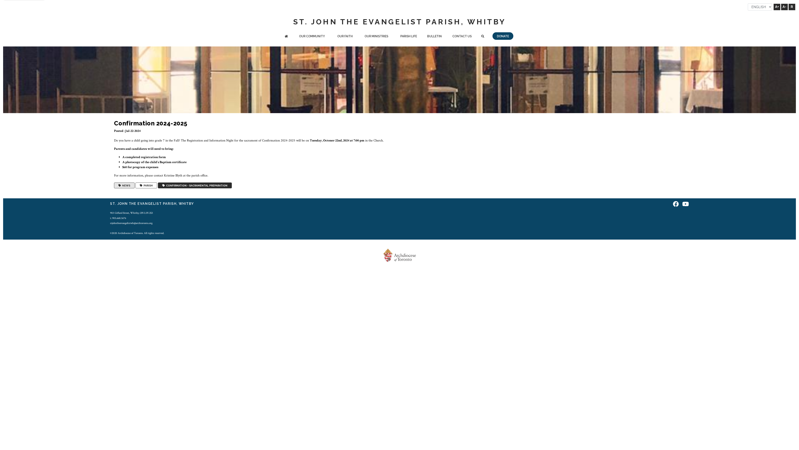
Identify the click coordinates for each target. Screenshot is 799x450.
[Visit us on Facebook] (676, 204)
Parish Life (408, 36)
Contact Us (462, 36)
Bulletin (434, 36)
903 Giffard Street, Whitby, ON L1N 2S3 (131, 213)
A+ (777, 7)
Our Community (312, 36)
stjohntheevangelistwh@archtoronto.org (131, 223)
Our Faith (345, 36)
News (125, 185)
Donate (503, 36)
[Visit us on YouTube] (685, 204)
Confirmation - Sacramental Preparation (196, 185)
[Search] (483, 36)
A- (784, 7)
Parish (147, 185)
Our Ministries (376, 36)
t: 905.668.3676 (118, 218)
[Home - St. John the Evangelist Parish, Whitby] (286, 36)
